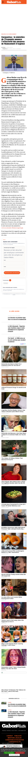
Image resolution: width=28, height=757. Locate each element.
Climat (9, 702)
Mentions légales (15, 738)
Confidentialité (15, 742)
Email (5, 266)
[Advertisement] (14, 19)
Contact (10, 736)
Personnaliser (14, 755)
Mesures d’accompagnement (8, 34)
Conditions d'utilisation (14, 740)
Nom (5, 260)
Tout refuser (20, 753)
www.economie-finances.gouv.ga (12, 228)
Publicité (18, 736)
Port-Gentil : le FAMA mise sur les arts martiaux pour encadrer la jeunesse (17, 340)
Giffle (9, 710)
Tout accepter (9, 753)
